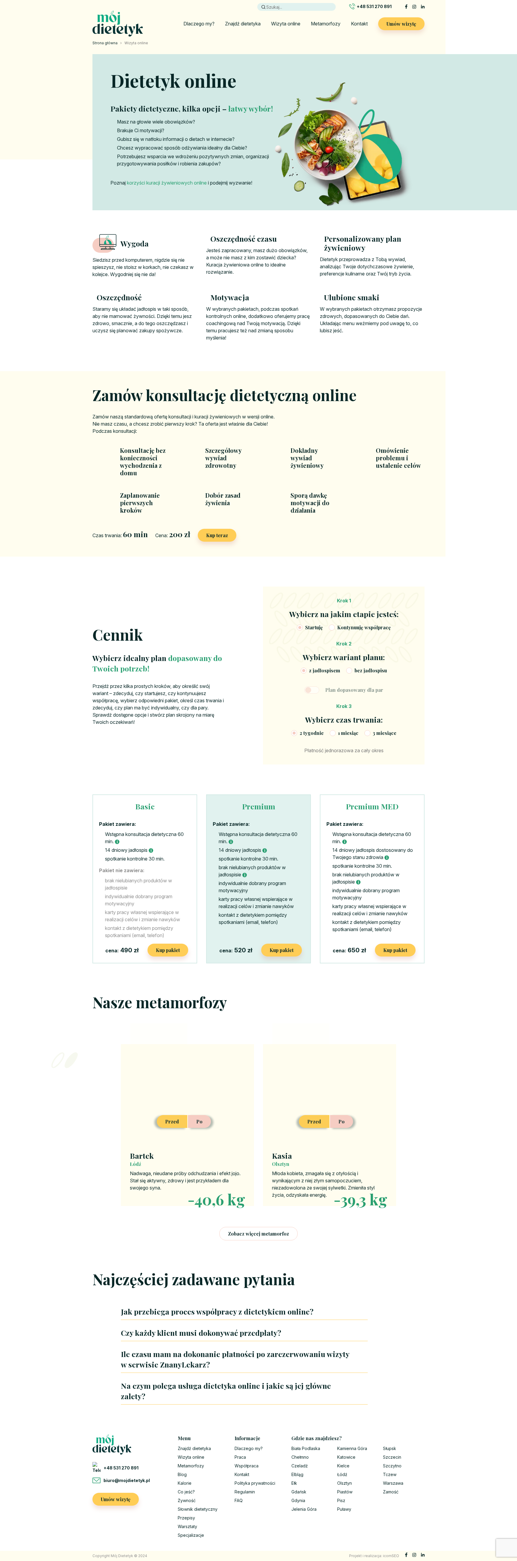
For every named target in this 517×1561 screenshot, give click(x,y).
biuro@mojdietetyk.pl (127, 1480)
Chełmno (300, 1457)
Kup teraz (217, 535)
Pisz (341, 1500)
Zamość (391, 1491)
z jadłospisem (324, 670)
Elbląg (297, 1474)
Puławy (344, 1509)
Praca (240, 1457)
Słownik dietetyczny (198, 1509)
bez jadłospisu (371, 670)
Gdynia (298, 1500)
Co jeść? (186, 1491)
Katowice (346, 1457)
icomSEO (391, 1556)
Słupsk (389, 1448)
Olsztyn (344, 1483)
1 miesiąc (348, 733)
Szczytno (392, 1465)
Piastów (344, 1491)
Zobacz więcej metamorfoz (258, 1233)
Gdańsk (298, 1491)
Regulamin (245, 1491)
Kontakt (359, 24)
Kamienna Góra (352, 1448)
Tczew (389, 1474)
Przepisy (186, 1517)
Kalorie (184, 1483)
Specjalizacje (191, 1535)
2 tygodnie (311, 733)
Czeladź (299, 1465)
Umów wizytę (401, 24)
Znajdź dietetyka (243, 24)
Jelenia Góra (304, 1509)
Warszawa (393, 1483)
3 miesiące (384, 733)
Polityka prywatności (255, 1483)
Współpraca (246, 1465)
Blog (182, 1474)
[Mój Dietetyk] (117, 23)
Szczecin (392, 1457)
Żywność (187, 1500)
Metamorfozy (325, 24)
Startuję (314, 627)
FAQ (239, 1500)
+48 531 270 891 (374, 6)
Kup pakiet (168, 950)
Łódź (342, 1474)
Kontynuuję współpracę (364, 627)
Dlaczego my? (199, 24)
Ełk (294, 1483)
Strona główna (105, 43)
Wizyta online (285, 24)
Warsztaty (187, 1526)
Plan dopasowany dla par (354, 690)
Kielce (343, 1465)
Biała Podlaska (305, 1448)
